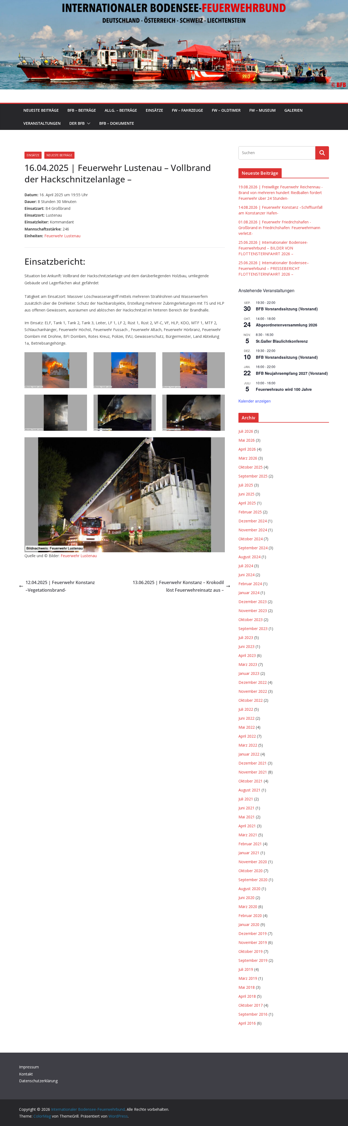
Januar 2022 (248, 754)
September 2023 (253, 628)
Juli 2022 (245, 709)
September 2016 (253, 1014)
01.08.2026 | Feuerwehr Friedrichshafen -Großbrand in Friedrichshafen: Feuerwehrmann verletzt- (279, 227)
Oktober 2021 (250, 781)
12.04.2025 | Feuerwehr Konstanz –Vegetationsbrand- (60, 586)
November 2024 (252, 529)
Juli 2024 (245, 565)
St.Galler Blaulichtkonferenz (282, 341)
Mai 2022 (246, 727)
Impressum (29, 1066)
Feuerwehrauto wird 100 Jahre (284, 389)
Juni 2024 (246, 574)
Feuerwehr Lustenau (62, 235)
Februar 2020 (250, 915)
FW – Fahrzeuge (187, 110)
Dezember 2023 (252, 601)
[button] (88, 123)
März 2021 (247, 834)
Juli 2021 (245, 798)
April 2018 (247, 996)
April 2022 (247, 736)
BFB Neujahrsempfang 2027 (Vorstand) (292, 373)
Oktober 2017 (250, 1005)
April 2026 (247, 449)
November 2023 (252, 610)
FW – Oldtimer (226, 110)
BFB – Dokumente (116, 123)
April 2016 (247, 1023)
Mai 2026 (246, 440)
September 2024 (253, 547)
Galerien (293, 110)
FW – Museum (262, 110)
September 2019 (253, 960)
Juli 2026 (245, 431)
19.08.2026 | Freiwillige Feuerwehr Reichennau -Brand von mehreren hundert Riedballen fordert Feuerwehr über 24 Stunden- (280, 192)
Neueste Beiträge (41, 110)
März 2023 (247, 664)
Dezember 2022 (252, 682)
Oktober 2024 (250, 538)
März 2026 (247, 458)
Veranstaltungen (42, 123)
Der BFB (77, 123)
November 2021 (252, 772)
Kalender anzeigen (254, 401)
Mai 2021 (246, 816)
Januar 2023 (248, 673)
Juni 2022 (246, 718)
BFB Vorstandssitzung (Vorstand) (287, 308)
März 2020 (247, 906)
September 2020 (253, 879)
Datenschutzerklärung (38, 1080)
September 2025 (253, 476)
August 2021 (249, 790)
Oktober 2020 (250, 870)
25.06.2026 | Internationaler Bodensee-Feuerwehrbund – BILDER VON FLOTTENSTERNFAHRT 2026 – (273, 248)
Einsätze (154, 110)
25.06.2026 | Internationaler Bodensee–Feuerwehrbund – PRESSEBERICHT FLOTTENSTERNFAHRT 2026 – (273, 268)
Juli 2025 (245, 485)
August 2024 (249, 556)
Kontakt (26, 1074)
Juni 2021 (246, 807)
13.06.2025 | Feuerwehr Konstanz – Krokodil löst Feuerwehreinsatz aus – (178, 586)
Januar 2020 (248, 924)
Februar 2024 (250, 583)
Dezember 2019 (252, 933)
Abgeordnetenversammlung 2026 (286, 324)
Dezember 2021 (252, 763)
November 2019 (252, 942)
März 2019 (247, 978)
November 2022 (252, 691)
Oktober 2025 (250, 467)
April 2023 (247, 655)
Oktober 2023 (250, 619)
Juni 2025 (246, 494)
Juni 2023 (246, 646)
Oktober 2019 (250, 951)
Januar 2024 (248, 592)
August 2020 (249, 888)
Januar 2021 (248, 852)
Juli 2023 (245, 637)
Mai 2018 (246, 987)
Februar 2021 (250, 843)
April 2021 (247, 825)
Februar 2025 (250, 511)
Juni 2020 (246, 897)
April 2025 (247, 503)
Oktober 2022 (250, 700)
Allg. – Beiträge (121, 110)
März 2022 (247, 745)
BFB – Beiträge (81, 110)
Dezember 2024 (252, 520)
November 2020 (252, 861)
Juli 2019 (245, 969)
